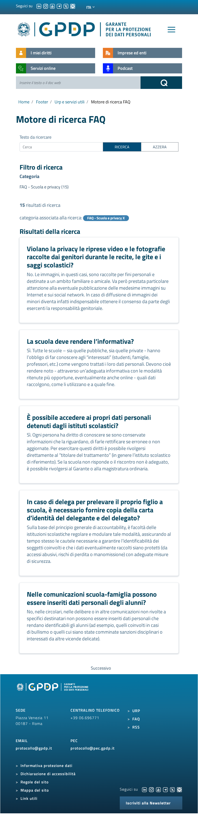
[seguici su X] (66, 6)
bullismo (40, 632)
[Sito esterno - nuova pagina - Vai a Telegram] (165, 789)
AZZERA (160, 147)
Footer (42, 102)
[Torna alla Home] (84, 28)
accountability (111, 527)
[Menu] (171, 30)
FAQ (136, 719)
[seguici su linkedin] (38, 6)
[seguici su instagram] (45, 6)
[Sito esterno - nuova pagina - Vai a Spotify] (179, 789)
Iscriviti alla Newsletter (148, 803)
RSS (136, 727)
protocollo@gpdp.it (34, 748)
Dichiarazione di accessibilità (48, 774)
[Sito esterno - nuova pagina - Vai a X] (172, 789)
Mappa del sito (35, 790)
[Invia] (161, 82)
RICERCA (122, 147)
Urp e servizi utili (70, 102)
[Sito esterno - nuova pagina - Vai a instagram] (151, 789)
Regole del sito (35, 782)
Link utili (29, 798)
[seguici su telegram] (59, 6)
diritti (98, 448)
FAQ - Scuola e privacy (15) (44, 187)
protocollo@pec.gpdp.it (93, 748)
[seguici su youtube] (52, 6)
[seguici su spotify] (72, 6)
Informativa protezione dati (46, 765)
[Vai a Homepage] (53, 692)
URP (136, 711)
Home (23, 102)
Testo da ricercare (35, 137)
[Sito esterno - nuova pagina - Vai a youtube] (158, 789)
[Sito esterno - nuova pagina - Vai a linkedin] (144, 789)
